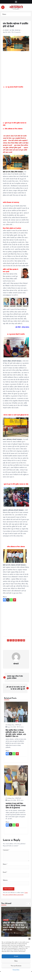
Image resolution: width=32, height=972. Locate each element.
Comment (6, 850)
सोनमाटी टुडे (17, 30)
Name (5, 864)
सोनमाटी (6, 30)
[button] (29, 939)
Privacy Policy (16, 969)
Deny (16, 961)
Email (5, 872)
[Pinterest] (14, 599)
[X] (7, 599)
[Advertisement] (16, 70)
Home (4, 14)
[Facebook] (4, 599)
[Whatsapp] (11, 599)
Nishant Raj (11, 725)
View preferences (16, 965)
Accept (16, 956)
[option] (16, 922)
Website (5, 880)
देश (10, 30)
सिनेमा (13, 30)
